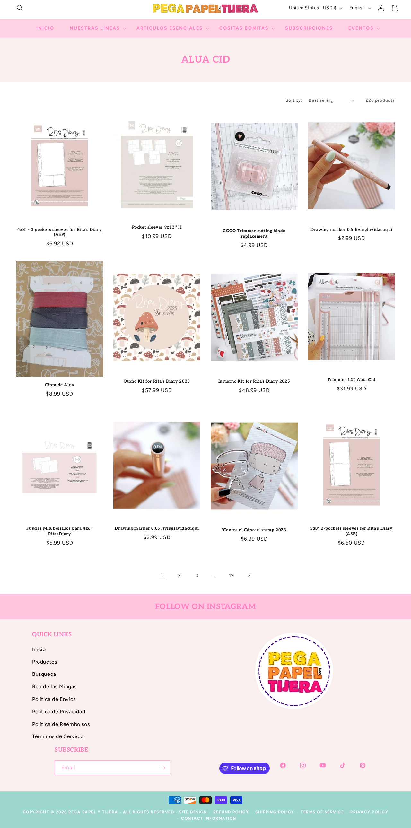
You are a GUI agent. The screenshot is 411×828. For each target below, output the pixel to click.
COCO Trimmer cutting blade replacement (254, 233)
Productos (44, 662)
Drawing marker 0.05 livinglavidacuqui (157, 528)
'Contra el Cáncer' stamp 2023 (254, 530)
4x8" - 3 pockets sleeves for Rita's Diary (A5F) (59, 232)
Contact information (208, 818)
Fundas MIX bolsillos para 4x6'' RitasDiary (59, 531)
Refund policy (231, 812)
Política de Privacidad (58, 712)
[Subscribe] (163, 767)
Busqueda (44, 674)
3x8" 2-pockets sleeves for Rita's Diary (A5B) (351, 531)
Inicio (39, 649)
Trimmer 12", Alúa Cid (352, 379)
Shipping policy (274, 812)
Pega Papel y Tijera (93, 812)
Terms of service (322, 812)
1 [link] (162, 575)
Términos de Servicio (58, 736)
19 (231, 575)
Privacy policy (369, 812)
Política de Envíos (54, 699)
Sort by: (293, 100)
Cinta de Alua (59, 385)
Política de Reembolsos (61, 724)
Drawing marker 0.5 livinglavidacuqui (351, 229)
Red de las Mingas (54, 687)
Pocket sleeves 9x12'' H (157, 227)
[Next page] (249, 575)
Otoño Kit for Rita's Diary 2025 (157, 381)
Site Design (193, 812)
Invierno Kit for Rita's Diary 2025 (254, 381)
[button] (20, 8)
